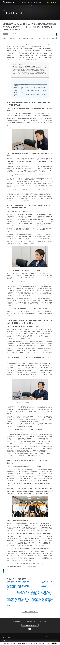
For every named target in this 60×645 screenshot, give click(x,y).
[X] (56, 34)
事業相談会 (54, 2)
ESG (43, 2)
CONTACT (9, 637)
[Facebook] (56, 35)
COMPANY (4, 637)
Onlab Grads (5, 33)
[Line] (56, 37)
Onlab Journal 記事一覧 (30, 611)
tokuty (9, 113)
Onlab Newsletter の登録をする (30, 625)
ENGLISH (24, 2)
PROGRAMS (30, 2)
